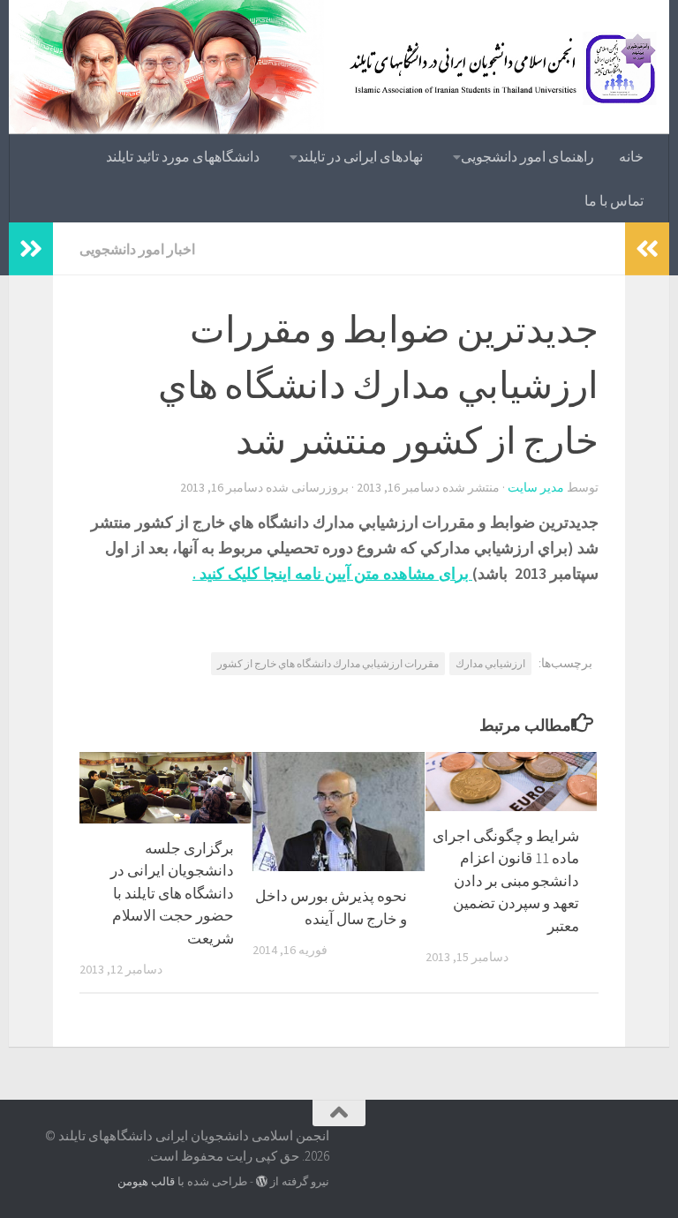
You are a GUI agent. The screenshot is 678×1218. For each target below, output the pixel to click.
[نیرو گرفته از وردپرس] (261, 1181)
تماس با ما (614, 200)
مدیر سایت (536, 487)
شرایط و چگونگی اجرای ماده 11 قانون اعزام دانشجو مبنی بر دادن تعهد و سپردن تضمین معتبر (506, 881)
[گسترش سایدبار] (31, 248)
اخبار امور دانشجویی (137, 249)
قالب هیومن (146, 1181)
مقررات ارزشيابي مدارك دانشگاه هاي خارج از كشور (328, 663)
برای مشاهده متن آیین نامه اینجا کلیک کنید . (332, 573)
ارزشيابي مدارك (490, 663)
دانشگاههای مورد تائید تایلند (183, 156)
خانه (631, 156)
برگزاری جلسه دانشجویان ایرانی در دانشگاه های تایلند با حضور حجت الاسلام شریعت (172, 893)
